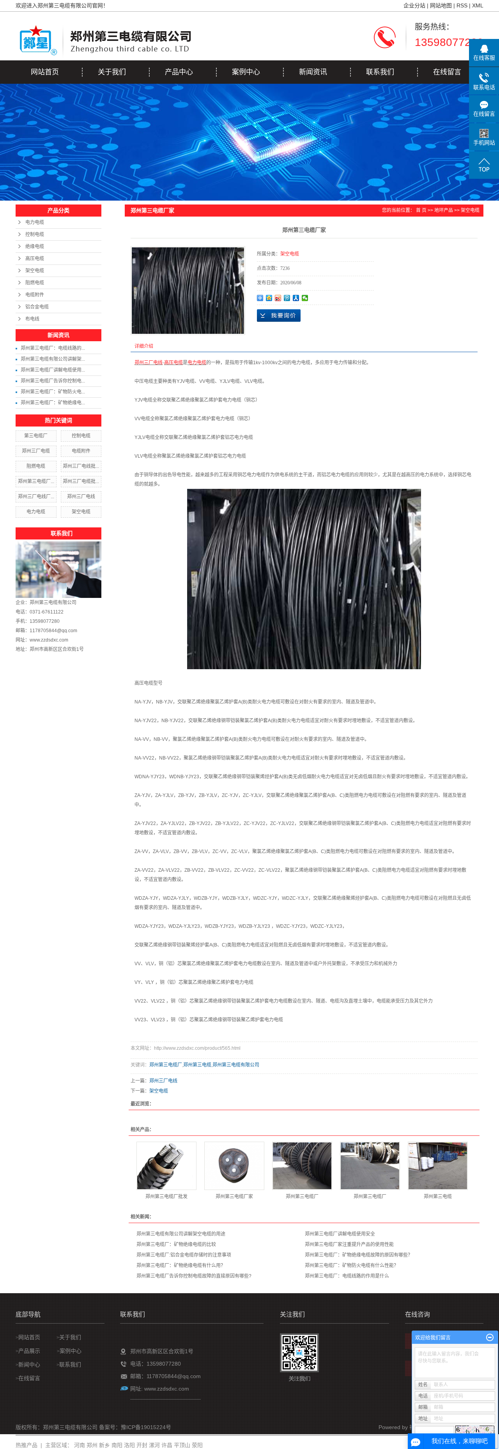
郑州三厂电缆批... (81, 481)
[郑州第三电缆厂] (302, 1166)
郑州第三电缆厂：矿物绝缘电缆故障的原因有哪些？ (358, 1255)
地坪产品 (443, 210)
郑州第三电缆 (197, 1065)
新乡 (104, 1445)
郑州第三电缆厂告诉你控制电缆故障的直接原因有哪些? (193, 1276)
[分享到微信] (305, 298)
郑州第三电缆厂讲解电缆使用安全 (340, 1234)
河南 (79, 1445)
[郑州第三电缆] (438, 1166)
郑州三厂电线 (81, 496)
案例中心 (246, 72)
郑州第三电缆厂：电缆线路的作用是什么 (347, 1276)
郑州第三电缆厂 (165, 1065)
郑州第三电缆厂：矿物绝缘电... (53, 402)
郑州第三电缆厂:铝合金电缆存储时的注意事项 (183, 1255)
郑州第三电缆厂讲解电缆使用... (53, 370)
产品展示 (30, 1351)
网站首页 (45, 72)
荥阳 (197, 1445)
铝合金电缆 (37, 307)
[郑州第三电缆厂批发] (166, 1166)
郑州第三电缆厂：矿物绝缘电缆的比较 (176, 1244)
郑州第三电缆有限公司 (53, 602)
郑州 (92, 1445)
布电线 (32, 319)
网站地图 (441, 5)
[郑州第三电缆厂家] (234, 1166)
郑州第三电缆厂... (36, 481)
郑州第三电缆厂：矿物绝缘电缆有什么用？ (180, 1265)
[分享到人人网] (296, 298)
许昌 (166, 1445)
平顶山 (182, 1445)
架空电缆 (34, 270)
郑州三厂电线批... (81, 466)
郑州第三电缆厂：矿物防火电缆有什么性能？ (351, 1265)
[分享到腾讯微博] (287, 298)
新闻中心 (29, 1364)
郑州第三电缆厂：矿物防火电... (53, 392)
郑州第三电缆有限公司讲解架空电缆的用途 (180, 1234)
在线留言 (447, 72)
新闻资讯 (313, 72)
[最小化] (490, 1337)
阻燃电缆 (34, 283)
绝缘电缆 (34, 246)
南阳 (116, 1445)
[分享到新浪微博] (278, 298)
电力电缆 (34, 222)
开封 (141, 1445)
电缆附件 (34, 295)
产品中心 (179, 72)
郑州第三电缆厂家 (234, 1196)
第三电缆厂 (36, 436)
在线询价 (279, 315)
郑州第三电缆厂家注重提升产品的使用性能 (349, 1244)
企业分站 (414, 5)
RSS (462, 5)
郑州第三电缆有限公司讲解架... (53, 359)
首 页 (421, 210)
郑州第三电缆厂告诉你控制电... (53, 381)
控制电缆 (34, 234)
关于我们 (112, 72)
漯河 (154, 1445)
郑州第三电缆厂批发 (166, 1196)
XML (477, 5)
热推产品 (26, 1445)
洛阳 (129, 1445)
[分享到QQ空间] (269, 298)
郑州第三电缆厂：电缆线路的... (53, 348)
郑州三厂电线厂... (36, 496)
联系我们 (380, 72)
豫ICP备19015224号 (146, 1427)
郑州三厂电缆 (36, 451)
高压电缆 (34, 258)
